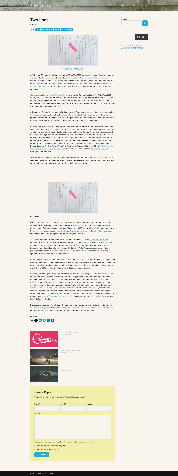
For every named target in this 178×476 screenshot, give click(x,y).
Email (63, 404)
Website (90, 404)
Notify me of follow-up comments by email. (51, 446)
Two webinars (65, 368)
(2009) (95, 296)
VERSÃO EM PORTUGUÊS (72, 69)
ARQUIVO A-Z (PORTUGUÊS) (132, 48)
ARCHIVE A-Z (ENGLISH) (131, 45)
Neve (32, 473)
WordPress (49, 473)
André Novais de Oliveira (60, 95)
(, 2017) (90, 78)
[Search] (145, 23)
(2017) (78, 225)
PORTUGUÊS (142, 6)
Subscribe (141, 37)
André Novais (47, 29)
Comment (38, 413)
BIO (122, 6)
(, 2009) (99, 149)
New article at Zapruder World (70, 350)
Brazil (57, 29)
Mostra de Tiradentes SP (69, 332)
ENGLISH (130, 6)
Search (124, 19)
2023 (37, 29)
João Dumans (67, 29)
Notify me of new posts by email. (48, 449)
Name (37, 404)
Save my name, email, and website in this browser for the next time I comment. (64, 442)
